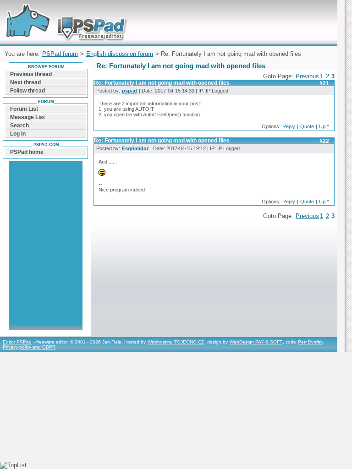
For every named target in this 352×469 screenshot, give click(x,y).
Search (19, 125)
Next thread (25, 82)
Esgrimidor (135, 148)
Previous (307, 76)
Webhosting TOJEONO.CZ (176, 341)
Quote (307, 126)
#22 (324, 141)
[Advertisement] (45, 261)
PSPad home (27, 152)
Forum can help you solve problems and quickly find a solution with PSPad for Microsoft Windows (63, 10)
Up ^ (324, 126)
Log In (18, 133)
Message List (27, 117)
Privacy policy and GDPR (29, 346)
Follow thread (27, 90)
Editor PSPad (17, 341)
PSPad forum (60, 53)
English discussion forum (119, 53)
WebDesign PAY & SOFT (256, 341)
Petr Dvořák (310, 341)
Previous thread (31, 74)
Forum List (24, 109)
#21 (324, 83)
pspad (129, 90)
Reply (288, 126)
